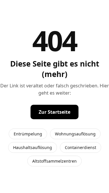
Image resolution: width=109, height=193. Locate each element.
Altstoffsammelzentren (54, 161)
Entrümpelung (28, 134)
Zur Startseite (54, 112)
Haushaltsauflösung (32, 147)
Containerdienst (80, 147)
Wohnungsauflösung (75, 134)
